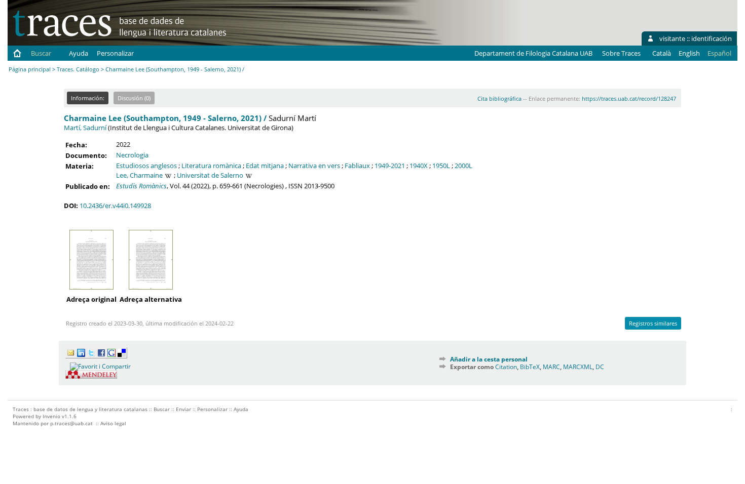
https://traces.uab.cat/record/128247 (629, 98)
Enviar (183, 409)
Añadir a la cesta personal (489, 359)
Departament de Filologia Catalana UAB (533, 53)
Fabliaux (357, 165)
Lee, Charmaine (139, 175)
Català (661, 53)
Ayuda (78, 53)
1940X (418, 165)
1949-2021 (390, 165)
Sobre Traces (621, 53)
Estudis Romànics (141, 185)
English (689, 53)
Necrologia (132, 154)
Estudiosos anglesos (146, 165)
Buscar (41, 53)
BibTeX (530, 367)
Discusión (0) (134, 98)
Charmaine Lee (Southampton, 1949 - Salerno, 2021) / (165, 118)
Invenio (51, 416)
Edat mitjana (265, 165)
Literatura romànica (211, 165)
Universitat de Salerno (210, 175)
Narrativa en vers (314, 165)
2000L (463, 165)
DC (599, 367)
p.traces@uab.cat (71, 423)
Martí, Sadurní (85, 127)
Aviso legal (113, 423)
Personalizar (115, 53)
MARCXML (577, 367)
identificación (711, 38)
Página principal (30, 69)
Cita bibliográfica (499, 98)
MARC (551, 367)
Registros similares (653, 323)
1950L (441, 165)
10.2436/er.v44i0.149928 (115, 205)
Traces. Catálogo (78, 69)
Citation (506, 367)
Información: (87, 98)
